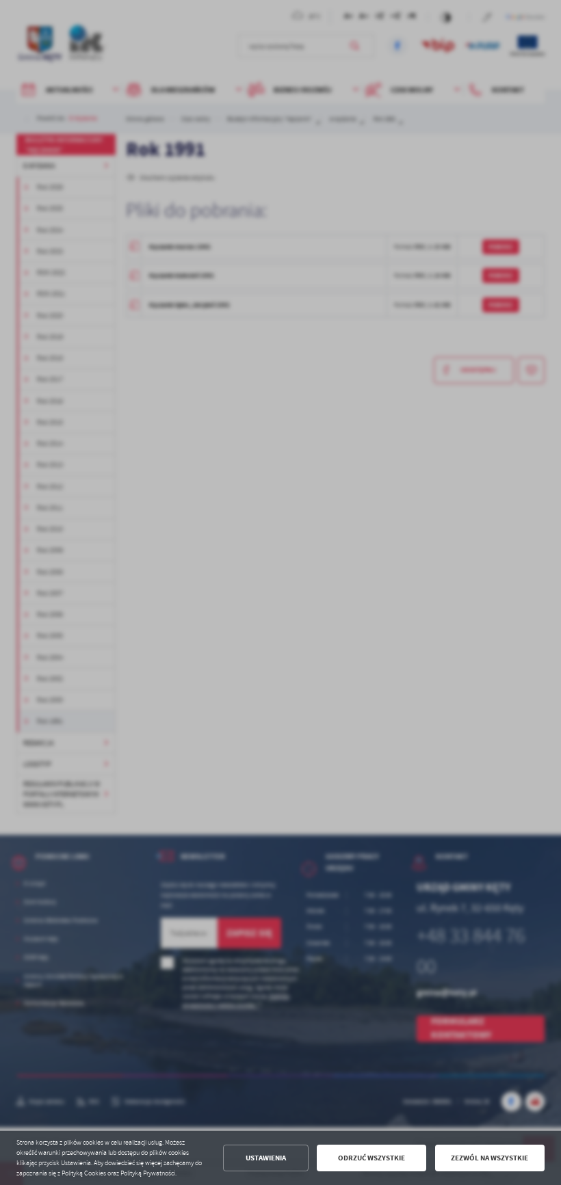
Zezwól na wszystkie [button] (489, 1158)
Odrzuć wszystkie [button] (371, 1158)
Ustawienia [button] (266, 1158)
